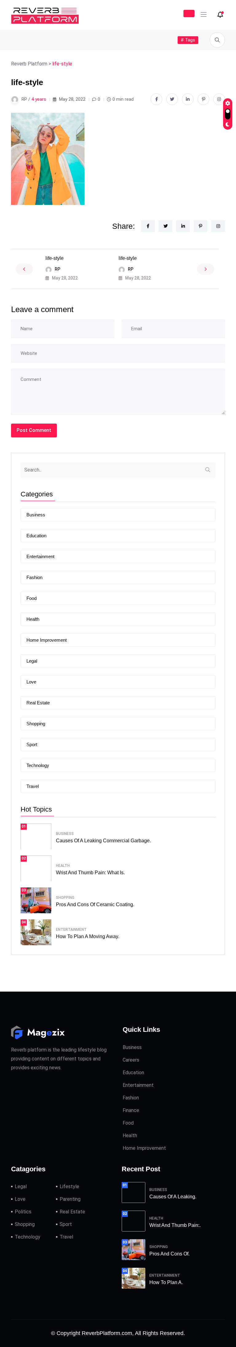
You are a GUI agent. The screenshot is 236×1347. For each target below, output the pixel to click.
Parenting (70, 1199)
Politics (23, 1212)
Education (36, 535)
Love (31, 681)
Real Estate (38, 702)
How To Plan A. (166, 1282)
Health (32, 619)
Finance (131, 1110)
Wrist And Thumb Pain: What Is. (90, 872)
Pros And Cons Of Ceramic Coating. (95, 904)
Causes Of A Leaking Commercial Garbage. (103, 840)
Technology (37, 765)
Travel (32, 786)
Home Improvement (46, 640)
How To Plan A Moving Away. (87, 936)
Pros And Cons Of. (169, 1253)
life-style (54, 258)
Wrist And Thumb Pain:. (175, 1225)
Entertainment (40, 556)
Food (31, 598)
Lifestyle (69, 1186)
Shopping (35, 723)
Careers (131, 1060)
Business (35, 514)
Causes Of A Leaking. (172, 1196)
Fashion (34, 577)
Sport (31, 744)
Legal (31, 661)
